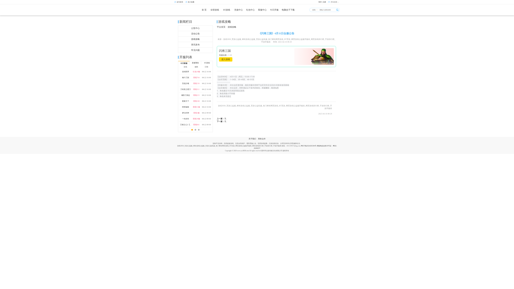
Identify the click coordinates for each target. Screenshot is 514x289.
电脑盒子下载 (288, 10)
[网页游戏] (184, 11)
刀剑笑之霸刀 (185, 89)
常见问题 (195, 50)
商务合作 (262, 139)
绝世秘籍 (185, 107)
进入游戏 (225, 59)
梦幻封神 (185, 113)
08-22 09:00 (206, 113)
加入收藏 (191, 2)
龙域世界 (185, 72)
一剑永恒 (185, 119)
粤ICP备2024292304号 (308, 146)
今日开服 (274, 10)
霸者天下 (185, 101)
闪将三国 (225, 50)
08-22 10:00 (206, 72)
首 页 (204, 10)
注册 (324, 2)
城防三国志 (185, 95)
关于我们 (252, 139)
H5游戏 (226, 10)
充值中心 (238, 10)
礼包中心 (250, 10)
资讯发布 (195, 44)
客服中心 (262, 10)
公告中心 (195, 28)
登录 (320, 2)
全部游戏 (214, 10)
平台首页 (221, 27)
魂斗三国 (185, 78)
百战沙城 (185, 83)
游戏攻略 (195, 39)
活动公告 (195, 34)
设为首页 (180, 2)
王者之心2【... (185, 125)
